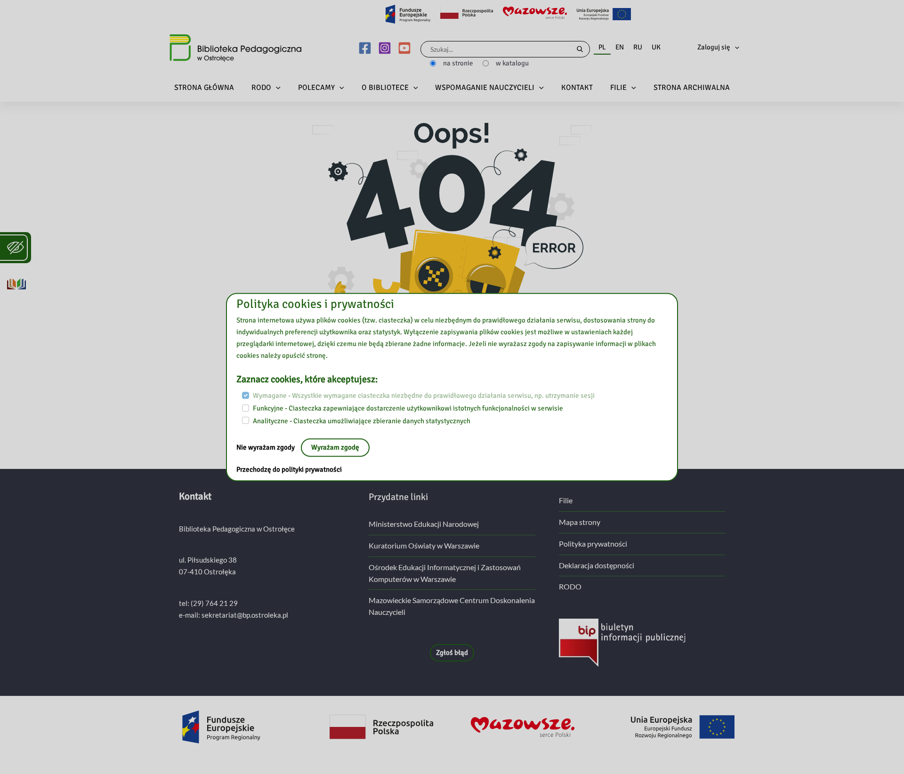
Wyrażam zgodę (335, 447)
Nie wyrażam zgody (266, 447)
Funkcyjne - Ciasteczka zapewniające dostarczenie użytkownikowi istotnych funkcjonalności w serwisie (408, 408)
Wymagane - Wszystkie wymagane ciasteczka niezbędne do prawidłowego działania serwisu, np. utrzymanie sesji (424, 396)
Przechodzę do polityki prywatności (289, 470)
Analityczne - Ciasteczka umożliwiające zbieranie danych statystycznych (361, 421)
